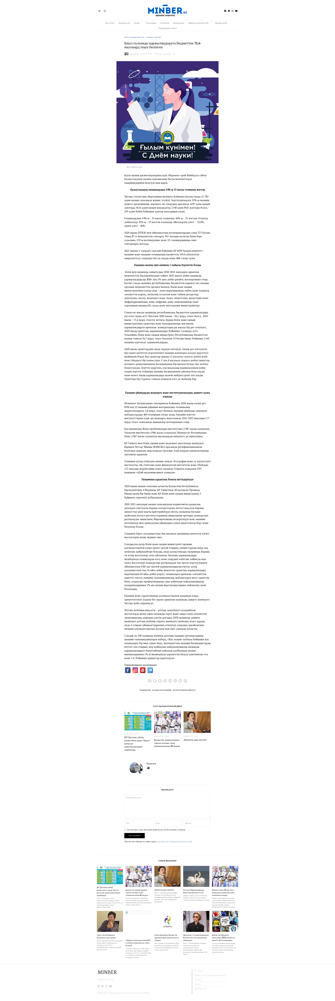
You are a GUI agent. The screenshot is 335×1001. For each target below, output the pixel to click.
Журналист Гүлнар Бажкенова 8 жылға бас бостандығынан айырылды (196, 938)
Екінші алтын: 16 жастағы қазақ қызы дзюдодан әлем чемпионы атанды (223, 893)
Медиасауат (178, 23)
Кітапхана (164, 23)
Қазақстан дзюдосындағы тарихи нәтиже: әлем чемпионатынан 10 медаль (167, 743)
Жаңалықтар (124, 23)
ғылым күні (145, 690)
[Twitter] (229, 10)
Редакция (151, 763)
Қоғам (136, 23)
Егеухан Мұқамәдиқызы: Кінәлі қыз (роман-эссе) (193, 891)
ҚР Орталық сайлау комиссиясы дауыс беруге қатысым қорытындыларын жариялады (108, 891)
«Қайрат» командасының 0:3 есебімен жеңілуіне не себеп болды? (138, 943)
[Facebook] (225, 10)
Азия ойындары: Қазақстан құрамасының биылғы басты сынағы (166, 938)
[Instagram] (232, 10)
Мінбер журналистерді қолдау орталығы (210, 975)
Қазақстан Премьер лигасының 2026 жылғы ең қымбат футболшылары (223, 938)
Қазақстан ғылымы (161, 690)
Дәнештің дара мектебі (195, 739)
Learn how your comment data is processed (174, 841)
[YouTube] (236, 10)
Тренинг (198, 979)
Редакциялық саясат (167, 28)
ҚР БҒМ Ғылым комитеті (184, 690)
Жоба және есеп (201, 988)
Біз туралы (199, 970)
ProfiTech (146, 993)
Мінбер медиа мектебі (198, 23)
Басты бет (110, 23)
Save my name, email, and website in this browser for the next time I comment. (156, 830)
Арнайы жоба (221, 23)
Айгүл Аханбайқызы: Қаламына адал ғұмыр (106, 936)
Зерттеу (197, 984)
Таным (149, 37)
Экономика (151, 23)
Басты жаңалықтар (134, 37)
